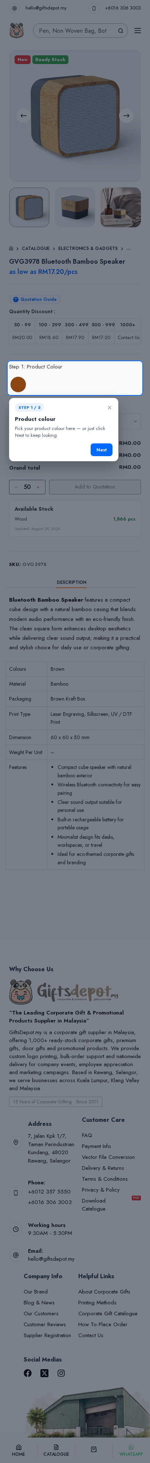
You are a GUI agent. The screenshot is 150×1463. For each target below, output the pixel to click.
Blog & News (39, 1303)
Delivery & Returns (103, 1168)
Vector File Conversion (108, 1157)
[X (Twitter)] (44, 1373)
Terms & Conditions (105, 1179)
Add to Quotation (95, 487)
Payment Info (96, 1146)
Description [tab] (71, 582)
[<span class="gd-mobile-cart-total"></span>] (94, 1450)
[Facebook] (28, 1373)
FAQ (87, 1135)
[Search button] (120, 30)
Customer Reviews (45, 1324)
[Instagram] (61, 1373)
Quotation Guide (36, 299)
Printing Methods (97, 1303)
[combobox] (73, 30)
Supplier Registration (47, 1335)
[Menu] (137, 30)
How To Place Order (102, 1324)
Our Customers (41, 1313)
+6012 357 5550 (49, 1192)
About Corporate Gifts (104, 1292)
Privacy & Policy (101, 1190)
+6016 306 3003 (123, 7)
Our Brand (36, 1292)
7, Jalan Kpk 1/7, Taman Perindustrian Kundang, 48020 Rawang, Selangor (51, 1148)
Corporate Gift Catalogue (108, 1313)
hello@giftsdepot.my (46, 7)
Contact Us (90, 1335)
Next (101, 449)
